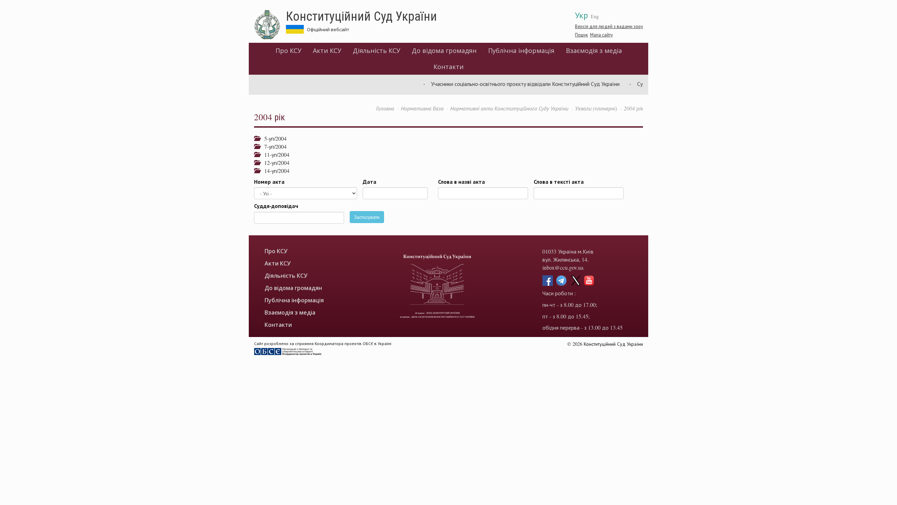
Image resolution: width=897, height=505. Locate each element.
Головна (385, 108)
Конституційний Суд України (361, 15)
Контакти (448, 66)
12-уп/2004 (274, 162)
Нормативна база (422, 108)
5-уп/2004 (273, 138)
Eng (595, 16)
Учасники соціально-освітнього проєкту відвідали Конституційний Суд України (515, 83)
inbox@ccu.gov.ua (562, 267)
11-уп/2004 (274, 154)
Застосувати (366, 217)
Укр (581, 15)
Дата (369, 182)
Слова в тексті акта (559, 182)
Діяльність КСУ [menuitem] (376, 50)
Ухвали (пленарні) (596, 108)
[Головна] (270, 25)
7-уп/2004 (273, 146)
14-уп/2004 (274, 170)
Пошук (581, 35)
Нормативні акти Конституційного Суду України (509, 108)
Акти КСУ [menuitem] (327, 50)
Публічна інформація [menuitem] (521, 50)
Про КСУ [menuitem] (288, 50)
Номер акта (269, 182)
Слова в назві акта (461, 182)
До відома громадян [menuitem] (444, 50)
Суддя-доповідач (276, 206)
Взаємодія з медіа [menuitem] (594, 50)
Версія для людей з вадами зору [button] (609, 26)
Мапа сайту (601, 35)
